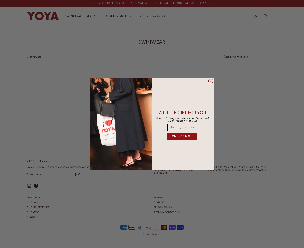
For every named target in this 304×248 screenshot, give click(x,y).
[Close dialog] (210, 81)
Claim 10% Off (182, 136)
